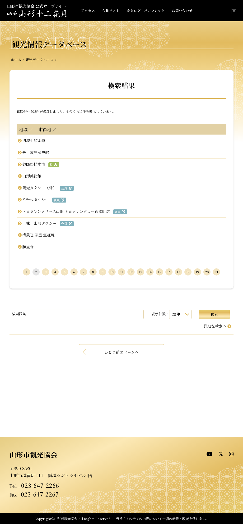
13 (140, 272)
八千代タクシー (35, 199)
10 (112, 272)
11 (121, 272)
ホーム (16, 59)
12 (131, 272)
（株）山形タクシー (39, 223)
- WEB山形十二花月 (36, 14)
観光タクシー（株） (39, 187)
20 (207, 272)
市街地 (42, 129)
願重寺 (27, 246)
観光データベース (39, 59)
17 (178, 272)
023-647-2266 (40, 485)
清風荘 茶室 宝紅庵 (38, 235)
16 (169, 272)
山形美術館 (31, 176)
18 (188, 272)
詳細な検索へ (215, 326)
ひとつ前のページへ (121, 352)
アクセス (88, 10)
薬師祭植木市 (33, 164)
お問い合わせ (182, 10)
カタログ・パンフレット (146, 10)
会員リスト (110, 10)
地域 (23, 129)
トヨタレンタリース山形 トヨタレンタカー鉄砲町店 (66, 211)
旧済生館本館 (33, 140)
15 (159, 272)
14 (150, 272)
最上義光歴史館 (35, 152)
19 (197, 272)
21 (216, 272)
